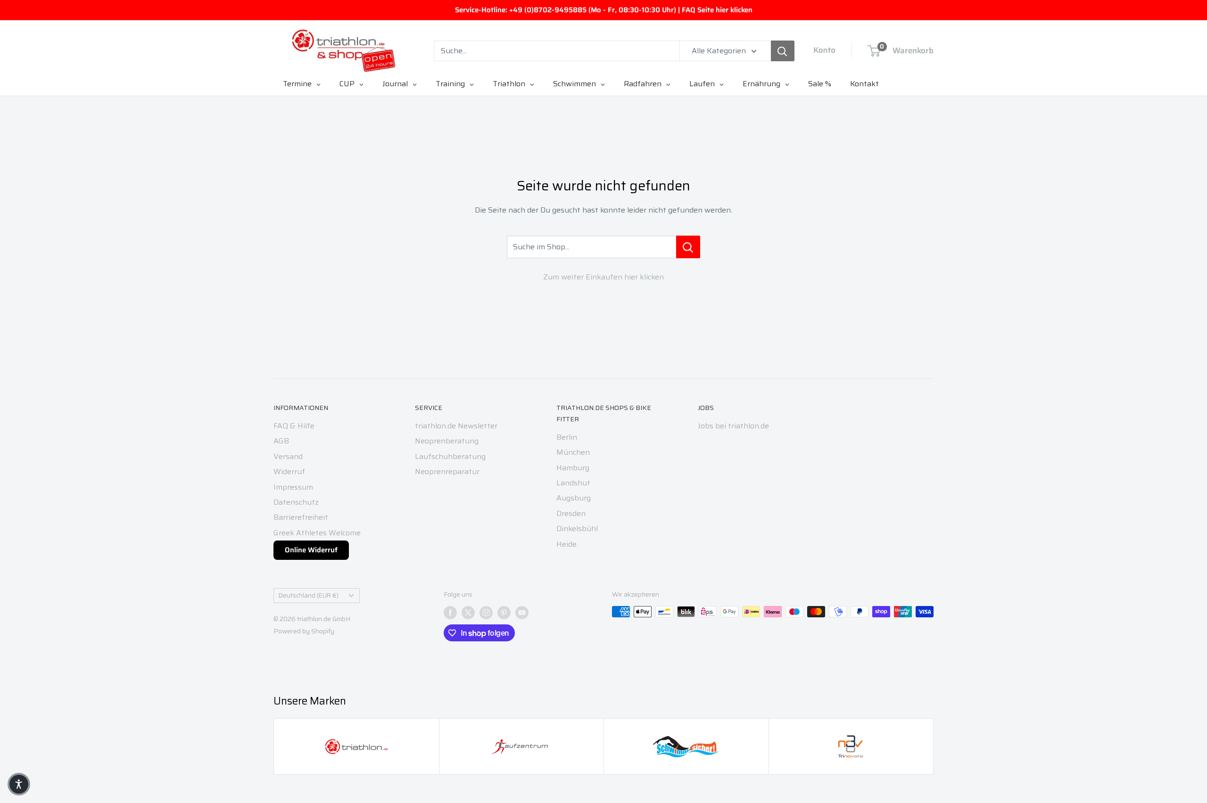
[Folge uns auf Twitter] (468, 612)
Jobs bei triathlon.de (733, 426)
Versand (288, 456)
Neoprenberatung (447, 441)
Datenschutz (296, 502)
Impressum (293, 487)
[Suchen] (782, 51)
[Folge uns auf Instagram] (486, 612)
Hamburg (572, 468)
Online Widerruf (311, 550)
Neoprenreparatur (447, 471)
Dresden (571, 513)
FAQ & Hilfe (293, 426)
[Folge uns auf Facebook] (450, 612)
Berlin (566, 437)
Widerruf (289, 471)
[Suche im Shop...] (688, 247)
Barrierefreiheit (300, 517)
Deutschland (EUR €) (309, 595)
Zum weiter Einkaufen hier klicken (603, 277)
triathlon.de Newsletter (456, 426)
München (573, 452)
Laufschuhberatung (450, 456)
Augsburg (573, 498)
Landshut (573, 483)
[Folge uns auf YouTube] (522, 612)
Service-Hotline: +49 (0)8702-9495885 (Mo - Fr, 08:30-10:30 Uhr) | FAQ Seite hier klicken (603, 10)
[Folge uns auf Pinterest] (504, 612)
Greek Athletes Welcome (317, 533)
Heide (566, 544)
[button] (19, 784)
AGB (281, 441)
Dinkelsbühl (577, 528)
